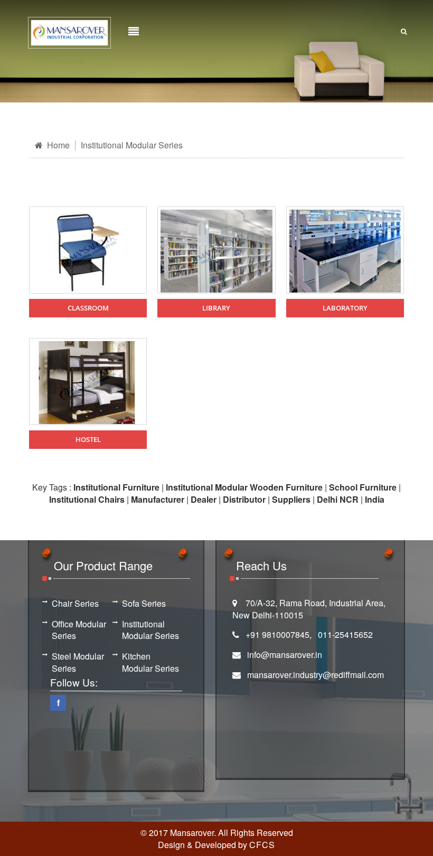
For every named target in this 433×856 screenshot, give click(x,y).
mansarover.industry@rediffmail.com (315, 675)
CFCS (262, 845)
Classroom (88, 308)
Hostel (88, 439)
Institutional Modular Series (132, 145)
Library (216, 308)
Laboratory (345, 308)
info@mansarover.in (284, 654)
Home (57, 145)
